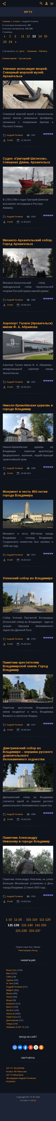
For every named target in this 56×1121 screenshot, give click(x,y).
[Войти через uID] (14, 1047)
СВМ (8, 977)
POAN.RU (10, 1081)
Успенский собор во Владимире (28, 578)
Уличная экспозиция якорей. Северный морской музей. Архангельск (25, 72)
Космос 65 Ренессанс (16, 1071)
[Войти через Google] (36, 1047)
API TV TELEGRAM (15, 1068)
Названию (32, 51)
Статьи (16, 21)
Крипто (9, 1007)
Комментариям (9, 58)
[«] (4, 36)
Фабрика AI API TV (15, 1027)
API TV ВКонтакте (14, 1075)
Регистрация (25, 950)
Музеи (9, 993)
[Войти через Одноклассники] (41, 1047)
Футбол (10, 1010)
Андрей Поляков (15, 135)
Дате (21, 51)
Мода (9, 1000)
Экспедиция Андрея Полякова (21, 1078)
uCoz (33, 1100)
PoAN (10, 140)
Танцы (9, 1024)
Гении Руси (11, 1017)
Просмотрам (25, 58)
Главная (6, 21)
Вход (34, 950)
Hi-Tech (9, 983)
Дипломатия (12, 1020)
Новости (10, 1013)
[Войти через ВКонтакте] (20, 1047)
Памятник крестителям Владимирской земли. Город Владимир (25, 666)
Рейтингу (43, 51)
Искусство (11, 970)
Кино (8, 973)
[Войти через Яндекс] (30, 1047)
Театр (9, 997)
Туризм (9, 980)
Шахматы (10, 1003)
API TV (28, 12)
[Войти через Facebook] (25, 1047)
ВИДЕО (10, 990)
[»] (16, 42)
